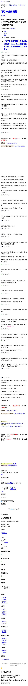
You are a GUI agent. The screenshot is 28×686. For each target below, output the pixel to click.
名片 (5, 35)
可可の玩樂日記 (9, 11)
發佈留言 (3, 503)
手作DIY (4, 644)
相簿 (5, 31)
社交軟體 (4, 651)
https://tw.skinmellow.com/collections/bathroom (12, 423)
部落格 (5, 33)
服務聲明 (16, 665)
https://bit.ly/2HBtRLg (12, 143)
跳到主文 (3, 15)
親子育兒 (12, 487)
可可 (2, 474)
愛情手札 (4, 642)
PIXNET (7, 663)
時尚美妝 (12, 28)
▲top (2, 491)
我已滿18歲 (3, 683)
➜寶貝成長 (13, 489)
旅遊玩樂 (4, 611)
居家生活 (4, 638)
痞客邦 (9, 483)
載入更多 (3, 494)
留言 (12, 483)
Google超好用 (5, 659)
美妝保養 (4, 640)
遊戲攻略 (4, 599)
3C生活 (3, 609)
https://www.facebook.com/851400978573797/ (12, 426)
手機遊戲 (4, 601)
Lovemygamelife (12, 465)
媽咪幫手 (4, 632)
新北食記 (4, 623)
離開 (9, 683)
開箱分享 (4, 597)
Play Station (4, 602)
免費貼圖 (4, 614)
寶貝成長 (4, 630)
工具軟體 (4, 652)
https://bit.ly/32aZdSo (20, 146)
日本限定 (4, 613)
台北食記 (4, 621)
